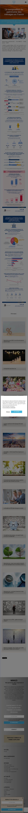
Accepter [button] (16, 411)
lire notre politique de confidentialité (9, 407)
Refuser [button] (8, 411)
